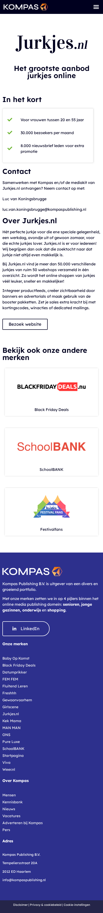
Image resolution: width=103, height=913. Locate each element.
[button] (96, 6)
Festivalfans (51, 529)
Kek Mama (11, 721)
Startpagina (13, 755)
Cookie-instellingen (77, 905)
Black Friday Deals (51, 409)
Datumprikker (14, 672)
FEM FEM (10, 679)
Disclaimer (20, 905)
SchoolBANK (51, 469)
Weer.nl (8, 769)
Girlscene (10, 707)
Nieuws (8, 809)
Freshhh (9, 693)
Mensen (9, 795)
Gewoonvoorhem (17, 700)
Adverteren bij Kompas (22, 823)
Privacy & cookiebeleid (46, 905)
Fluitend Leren (15, 686)
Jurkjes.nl (10, 714)
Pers (6, 829)
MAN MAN (11, 727)
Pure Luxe (11, 741)
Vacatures (11, 816)
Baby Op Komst (15, 658)
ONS (6, 734)
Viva (6, 762)
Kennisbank (12, 802)
